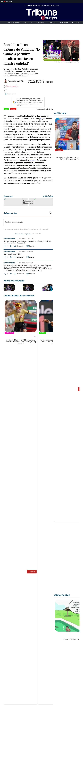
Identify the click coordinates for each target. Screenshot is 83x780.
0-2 (41, 118)
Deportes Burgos (64, 22)
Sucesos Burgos (40, 22)
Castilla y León (28, 22)
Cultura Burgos (51, 22)
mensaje (32, 160)
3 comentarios (11, 94)
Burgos (10, 22)
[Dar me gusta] (5, 246)
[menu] (2, 1)
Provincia (18, 22)
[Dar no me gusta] (10, 246)
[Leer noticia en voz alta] (5, 86)
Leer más (32, 572)
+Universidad (75, 22)
